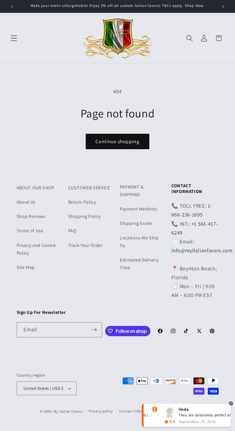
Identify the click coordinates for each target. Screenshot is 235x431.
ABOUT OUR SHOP (36, 188)
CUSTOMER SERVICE (89, 188)
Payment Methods (138, 209)
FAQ (72, 231)
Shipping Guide (136, 223)
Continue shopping (117, 141)
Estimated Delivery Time (139, 264)
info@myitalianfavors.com (202, 250)
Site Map (26, 267)
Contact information (136, 411)
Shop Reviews (31, 216)
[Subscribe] (94, 330)
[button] (14, 38)
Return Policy (82, 202)
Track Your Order (85, 245)
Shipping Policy (84, 216)
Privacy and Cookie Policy (36, 249)
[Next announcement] (223, 6)
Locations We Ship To (139, 242)
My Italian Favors (68, 411)
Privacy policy (101, 411)
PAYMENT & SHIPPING (132, 191)
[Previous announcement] (12, 6)
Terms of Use (30, 231)
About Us (26, 202)
